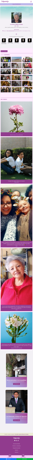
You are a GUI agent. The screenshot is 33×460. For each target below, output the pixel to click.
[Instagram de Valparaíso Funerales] (16, 440)
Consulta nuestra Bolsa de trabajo (21, 434)
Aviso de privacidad (16, 443)
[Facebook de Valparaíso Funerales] (14, 440)
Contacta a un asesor (17, 420)
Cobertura (16, 452)
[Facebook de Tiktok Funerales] (18, 440)
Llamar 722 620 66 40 (16, 4)
